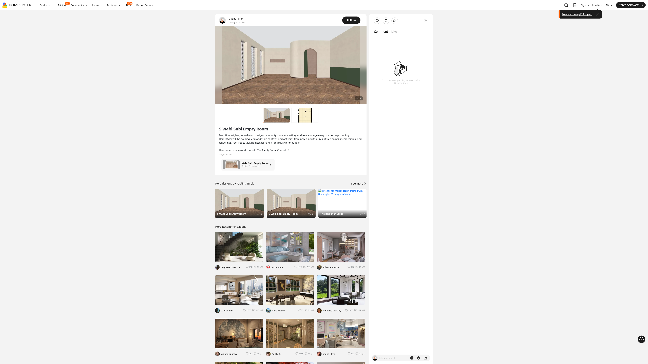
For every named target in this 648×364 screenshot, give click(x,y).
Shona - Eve (329, 354)
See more (357, 183)
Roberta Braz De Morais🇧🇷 (331, 267)
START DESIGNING (629, 5)
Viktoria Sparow (229, 354)
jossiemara (277, 267)
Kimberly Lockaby (332, 310)
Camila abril (227, 310)
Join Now (597, 5)
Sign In (585, 5)
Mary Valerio (278, 310)
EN (607, 5)
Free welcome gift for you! (577, 14)
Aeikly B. (276, 354)
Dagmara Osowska (230, 267)
